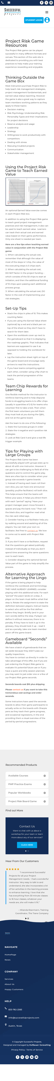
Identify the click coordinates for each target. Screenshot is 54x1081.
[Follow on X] (46, 2)
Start (26, 918)
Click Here (27, 845)
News (8, 960)
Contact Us (27, 826)
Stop (28, 918)
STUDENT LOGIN (33, 20)
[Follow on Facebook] (41, 2)
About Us (9, 984)
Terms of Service (34, 1050)
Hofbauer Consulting (40, 1045)
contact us (32, 530)
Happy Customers (14, 989)
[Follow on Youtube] (36, 1057)
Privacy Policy (18, 1050)
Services (9, 979)
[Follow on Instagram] (51, 2)
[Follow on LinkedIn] (32, 1057)
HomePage (10, 954)
